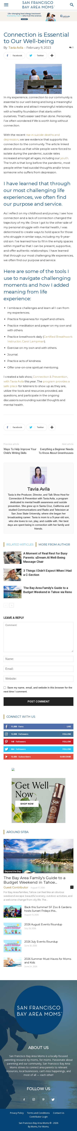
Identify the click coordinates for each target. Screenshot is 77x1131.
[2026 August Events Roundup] (12, 929)
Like (69, 726)
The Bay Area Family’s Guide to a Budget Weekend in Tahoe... (34, 880)
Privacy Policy (17, 1112)
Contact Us (58, 1112)
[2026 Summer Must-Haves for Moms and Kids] (12, 962)
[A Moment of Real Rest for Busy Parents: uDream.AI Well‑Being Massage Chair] (12, 557)
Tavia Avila (15, 47)
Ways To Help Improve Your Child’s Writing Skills (20, 451)
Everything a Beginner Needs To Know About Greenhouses (56, 451)
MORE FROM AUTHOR (54, 544)
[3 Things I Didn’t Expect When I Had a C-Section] (12, 575)
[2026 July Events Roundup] (12, 946)
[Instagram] (33, 1099)
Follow (66, 734)
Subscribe (65, 756)
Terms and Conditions (38, 1112)
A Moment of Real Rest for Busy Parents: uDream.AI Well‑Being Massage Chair (45, 557)
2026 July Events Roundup (41, 941)
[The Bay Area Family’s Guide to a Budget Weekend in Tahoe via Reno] (12, 592)
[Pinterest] (43, 1099)
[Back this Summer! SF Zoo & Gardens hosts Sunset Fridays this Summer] (12, 911)
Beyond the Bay (13, 871)
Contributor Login (39, 1116)
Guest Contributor (16, 887)
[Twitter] (53, 1099)
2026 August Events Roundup (43, 924)
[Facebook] (24, 1099)
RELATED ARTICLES (19, 544)
